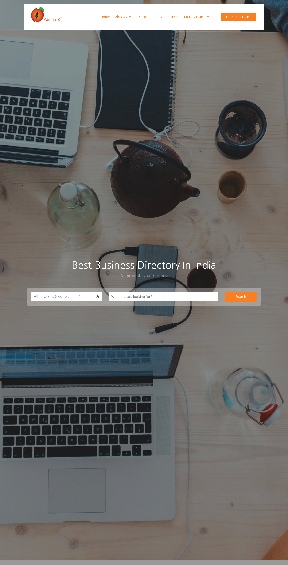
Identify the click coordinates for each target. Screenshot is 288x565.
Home (105, 16)
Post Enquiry (165, 16)
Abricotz (121, 16)
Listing (141, 16)
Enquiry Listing (195, 16)
